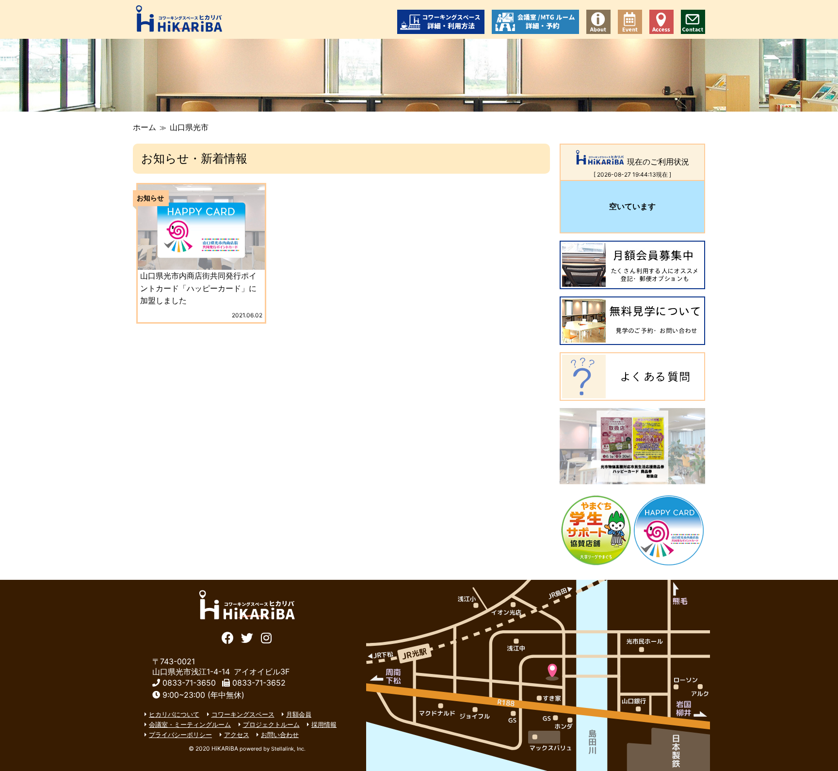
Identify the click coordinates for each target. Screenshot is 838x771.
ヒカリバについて (174, 714)
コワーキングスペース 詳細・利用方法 (440, 22)
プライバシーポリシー (180, 734)
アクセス (661, 22)
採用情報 (324, 724)
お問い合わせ (693, 22)
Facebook (227, 636)
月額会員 (298, 714)
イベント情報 (630, 22)
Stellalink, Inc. (288, 748)
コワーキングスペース (242, 714)
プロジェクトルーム (271, 724)
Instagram (266, 636)
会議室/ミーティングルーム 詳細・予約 (535, 22)
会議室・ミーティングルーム (190, 724)
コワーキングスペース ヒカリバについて (598, 22)
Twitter (247, 636)
